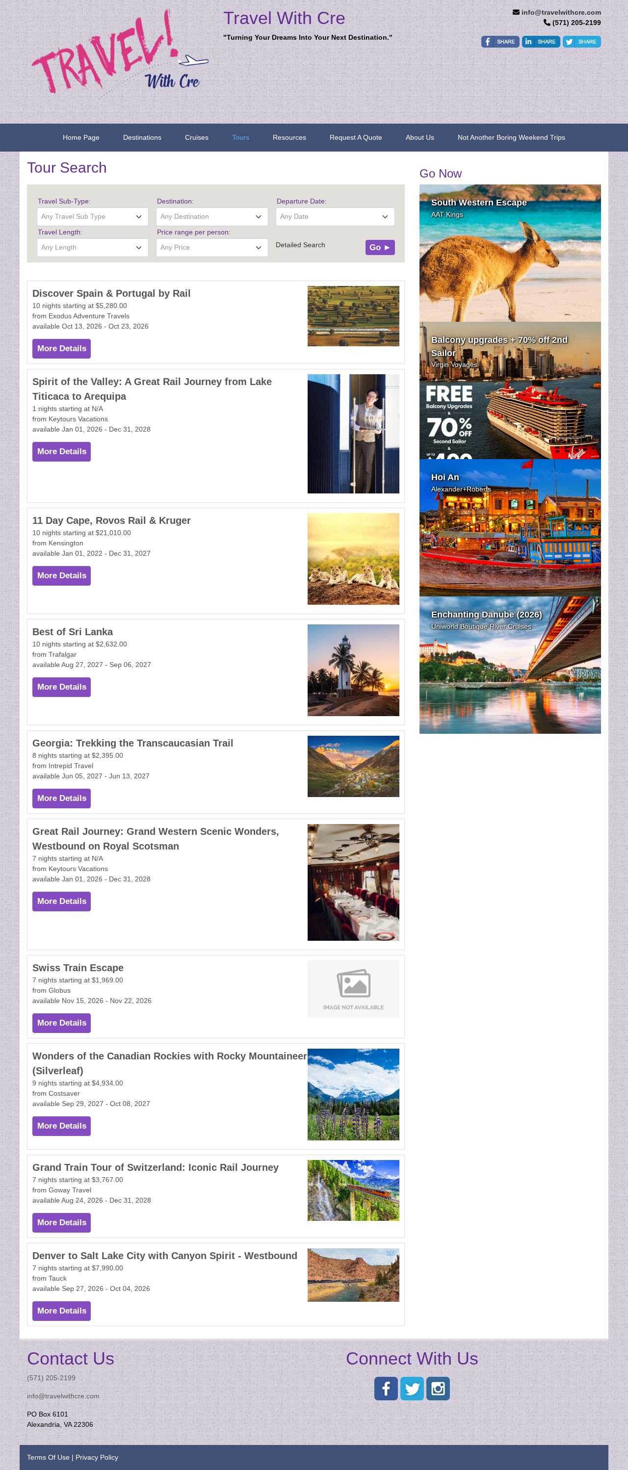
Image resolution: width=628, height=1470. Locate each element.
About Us (420, 137)
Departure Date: (302, 201)
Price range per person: (194, 232)
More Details (61, 348)
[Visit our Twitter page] (412, 1388)
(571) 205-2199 (51, 1378)
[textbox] (92, 216)
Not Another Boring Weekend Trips (511, 137)
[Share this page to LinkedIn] (541, 42)
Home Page (81, 137)
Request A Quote (356, 137)
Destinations (142, 137)
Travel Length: (60, 232)
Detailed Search (300, 245)
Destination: (175, 201)
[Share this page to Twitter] (582, 42)
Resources (289, 137)
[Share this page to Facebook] (500, 42)
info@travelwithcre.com (561, 12)
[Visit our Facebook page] (386, 1388)
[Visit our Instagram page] (438, 1388)
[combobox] (93, 216)
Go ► (380, 247)
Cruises (197, 137)
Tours (240, 137)
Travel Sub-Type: (64, 201)
